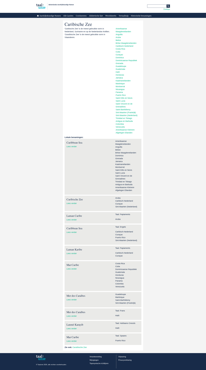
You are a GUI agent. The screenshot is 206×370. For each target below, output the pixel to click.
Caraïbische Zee (80, 347)
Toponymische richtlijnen (99, 363)
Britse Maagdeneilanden (126, 43)
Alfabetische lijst (96, 16)
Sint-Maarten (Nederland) (126, 115)
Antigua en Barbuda (124, 121)
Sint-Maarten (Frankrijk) (126, 112)
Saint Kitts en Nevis (124, 98)
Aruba (118, 37)
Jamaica (119, 78)
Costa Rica (120, 49)
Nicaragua (120, 89)
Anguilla (119, 34)
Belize (118, 40)
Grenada (119, 63)
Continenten (81, 16)
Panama (119, 92)
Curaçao (119, 55)
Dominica (120, 58)
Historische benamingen (141, 16)
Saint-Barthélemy (123, 110)
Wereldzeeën (110, 16)
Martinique (120, 84)
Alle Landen (68, 16)
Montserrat (120, 86)
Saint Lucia (120, 101)
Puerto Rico (121, 95)
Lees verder (72, 146)
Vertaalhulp (124, 16)
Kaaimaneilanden (123, 81)
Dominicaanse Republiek (126, 60)
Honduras (120, 75)
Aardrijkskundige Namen (50, 16)
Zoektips (166, 9)
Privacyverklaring (125, 360)
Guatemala (120, 69)
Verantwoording (96, 357)
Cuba (118, 52)
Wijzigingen (94, 360)
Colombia (120, 124)
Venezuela (120, 127)
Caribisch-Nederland (124, 46)
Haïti (118, 72)
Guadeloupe (121, 66)
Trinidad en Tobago (124, 118)
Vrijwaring (122, 357)
